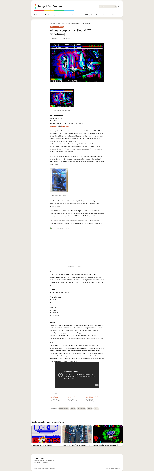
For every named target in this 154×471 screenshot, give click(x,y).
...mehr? (112, 15)
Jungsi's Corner (41, 468)
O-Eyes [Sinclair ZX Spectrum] (41, 445)
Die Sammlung (51, 15)
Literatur (105, 15)
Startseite (36, 15)
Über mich (43, 15)
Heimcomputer (62, 15)
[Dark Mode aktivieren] (118, 7)
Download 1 (53, 126)
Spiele (97, 15)
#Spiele (96, 408)
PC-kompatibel (89, 15)
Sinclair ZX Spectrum (66, 23)
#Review (73, 408)
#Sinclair (90, 408)
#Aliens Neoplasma (63, 408)
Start (51, 23)
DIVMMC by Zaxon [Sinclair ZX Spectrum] (76, 445)
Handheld (79, 15)
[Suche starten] (115, 7)
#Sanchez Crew (81, 408)
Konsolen (71, 15)
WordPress (117, 468)
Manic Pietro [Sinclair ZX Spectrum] (105, 445)
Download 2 (65, 126)
